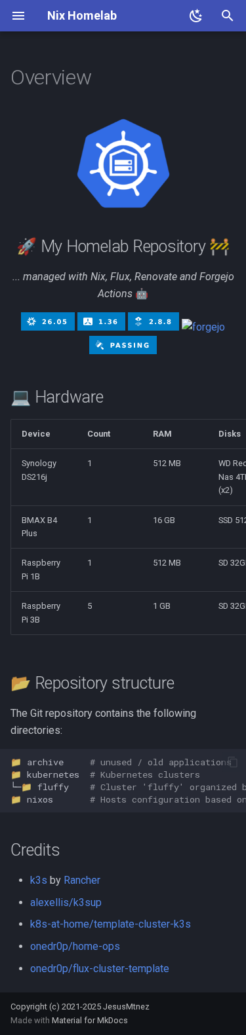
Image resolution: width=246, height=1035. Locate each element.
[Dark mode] (196, 16)
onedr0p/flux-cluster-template (99, 968)
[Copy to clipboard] (233, 762)
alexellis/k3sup (66, 902)
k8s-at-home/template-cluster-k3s (110, 924)
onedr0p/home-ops (75, 946)
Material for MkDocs (90, 1020)
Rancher (82, 880)
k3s (38, 880)
